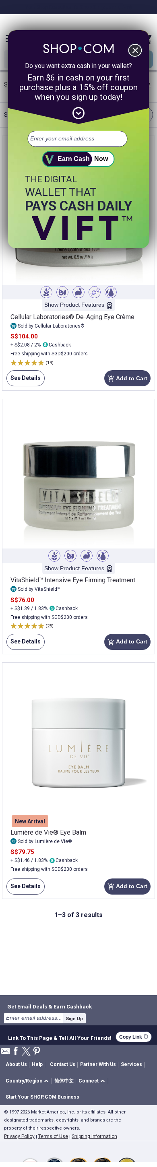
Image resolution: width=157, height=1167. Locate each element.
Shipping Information (94, 1136)
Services (131, 1064)
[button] (28, 1081)
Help (37, 1064)
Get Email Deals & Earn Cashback (49, 1006)
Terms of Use (53, 1136)
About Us (16, 1064)
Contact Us (62, 1064)
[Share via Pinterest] (36, 1052)
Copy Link (133, 1037)
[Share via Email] (5, 1053)
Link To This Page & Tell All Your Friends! (60, 1037)
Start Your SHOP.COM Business (42, 1097)
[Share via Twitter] (26, 1052)
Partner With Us (98, 1064)
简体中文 (64, 1081)
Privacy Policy (19, 1136)
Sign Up (74, 1018)
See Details (23, 380)
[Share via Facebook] (15, 1051)
